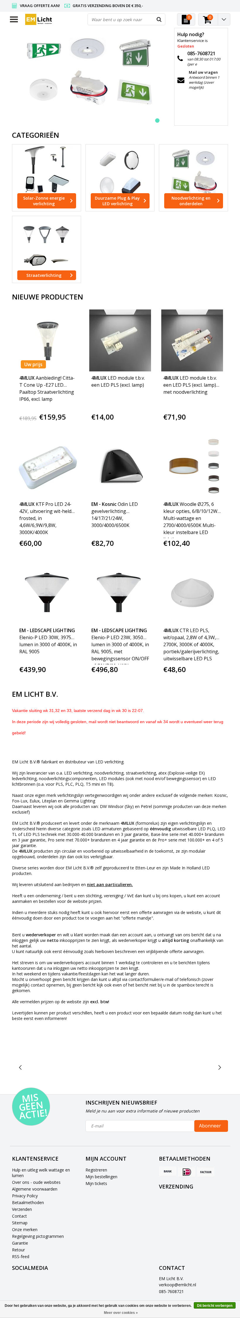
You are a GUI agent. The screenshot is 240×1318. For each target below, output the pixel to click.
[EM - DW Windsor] (191, 1068)
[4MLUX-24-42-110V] (144, 1068)
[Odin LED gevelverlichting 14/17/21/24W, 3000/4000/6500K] (120, 467)
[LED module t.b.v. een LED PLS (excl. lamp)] (120, 340)
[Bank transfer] (167, 1171)
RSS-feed (20, 1256)
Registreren (96, 1170)
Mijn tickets (96, 1183)
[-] (49, 1068)
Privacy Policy (25, 1196)
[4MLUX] (97, 1068)
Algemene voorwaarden (34, 1189)
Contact (19, 1216)
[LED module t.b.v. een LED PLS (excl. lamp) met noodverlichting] (192, 340)
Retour (18, 1250)
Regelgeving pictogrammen (38, 1236)
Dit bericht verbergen (214, 1306)
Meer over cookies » (121, 1313)
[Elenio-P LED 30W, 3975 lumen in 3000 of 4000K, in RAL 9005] (48, 593)
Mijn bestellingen (101, 1176)
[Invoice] (206, 1171)
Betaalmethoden (28, 1202)
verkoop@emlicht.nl (177, 1284)
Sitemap (20, 1223)
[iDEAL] (187, 1171)
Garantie (20, 1243)
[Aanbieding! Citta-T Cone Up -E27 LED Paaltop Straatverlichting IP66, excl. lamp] (48, 340)
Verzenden (22, 1209)
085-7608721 (171, 1291)
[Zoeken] (159, 19)
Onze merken (24, 1229)
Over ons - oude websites (36, 1182)
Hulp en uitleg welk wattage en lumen (41, 1172)
